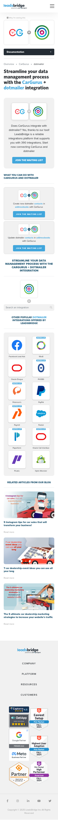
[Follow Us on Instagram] (17, 801)
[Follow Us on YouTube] (39, 801)
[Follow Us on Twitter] (50, 801)
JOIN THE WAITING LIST (29, 160)
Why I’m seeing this (17, 18)
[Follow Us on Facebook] (7, 801)
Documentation (15, 52)
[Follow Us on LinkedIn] (28, 801)
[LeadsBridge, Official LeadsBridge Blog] (15, 6)
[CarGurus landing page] (16, 32)
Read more (9, 532)
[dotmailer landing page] (42, 32)
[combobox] (29, 307)
